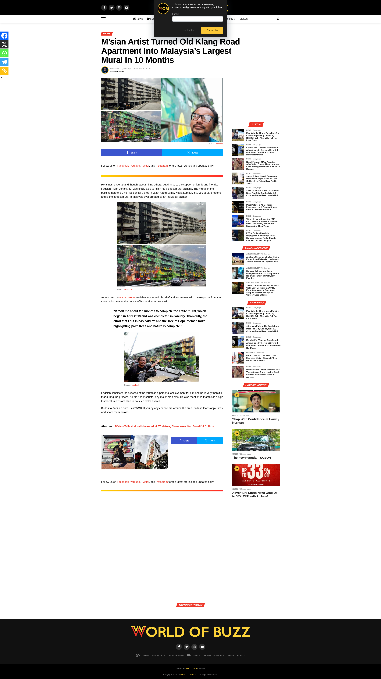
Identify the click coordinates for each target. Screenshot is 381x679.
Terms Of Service (214, 655)
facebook (128, 289)
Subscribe (212, 30)
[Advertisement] (256, 99)
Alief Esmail (119, 71)
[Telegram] (4, 62)
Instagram (162, 165)
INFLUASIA (191, 668)
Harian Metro (127, 297)
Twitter (145, 165)
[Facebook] (4, 36)
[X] (4, 44)
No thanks (188, 30)
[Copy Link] (4, 71)
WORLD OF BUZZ (189, 674)
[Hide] (1, 78)
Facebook (219, 144)
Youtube (135, 165)
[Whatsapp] (4, 53)
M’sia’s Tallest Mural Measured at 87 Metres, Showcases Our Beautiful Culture (164, 426)
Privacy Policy (236, 655)
